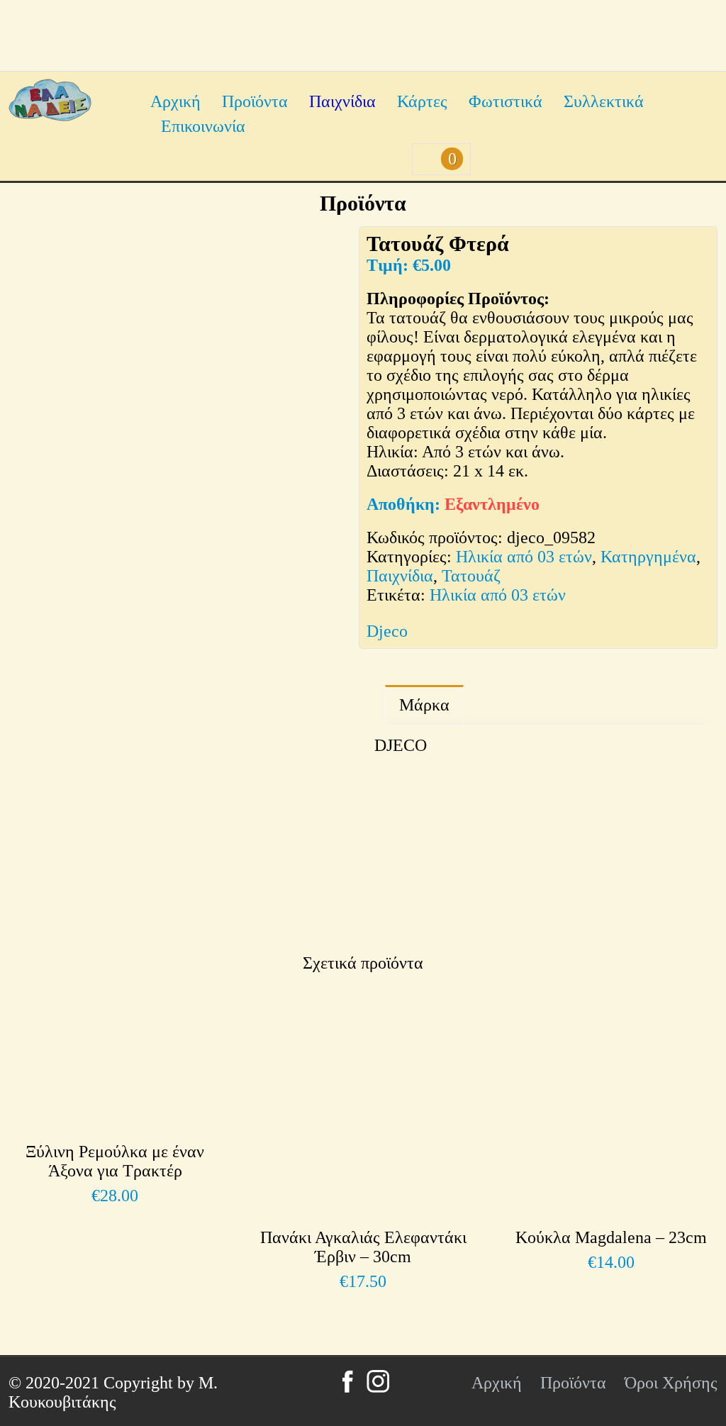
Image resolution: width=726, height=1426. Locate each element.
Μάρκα (424, 705)
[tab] (424, 705)
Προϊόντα (255, 101)
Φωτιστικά (505, 101)
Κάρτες (422, 101)
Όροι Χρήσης (671, 1383)
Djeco (387, 631)
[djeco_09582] (180, 494)
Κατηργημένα (648, 556)
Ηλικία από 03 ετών (524, 556)
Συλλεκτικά (604, 101)
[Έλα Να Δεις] (50, 115)
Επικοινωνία (203, 126)
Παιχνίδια (342, 101)
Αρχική (175, 101)
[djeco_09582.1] (200, 854)
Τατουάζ (471, 576)
